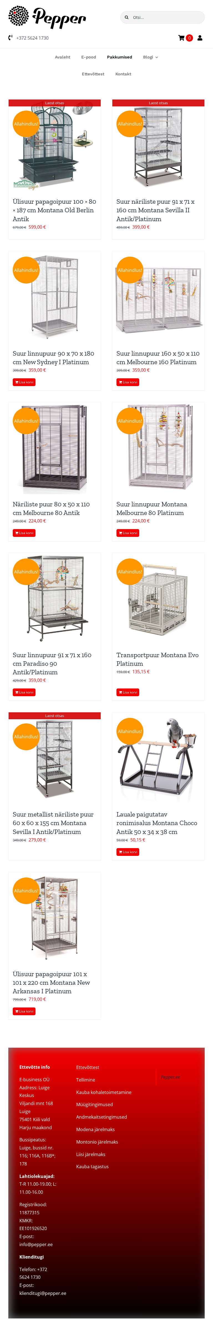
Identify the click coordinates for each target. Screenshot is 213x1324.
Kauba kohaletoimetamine (103, 1092)
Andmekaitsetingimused (101, 1117)
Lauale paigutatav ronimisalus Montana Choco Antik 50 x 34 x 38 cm (156, 822)
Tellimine (85, 1080)
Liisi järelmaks (90, 1154)
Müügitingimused (94, 1104)
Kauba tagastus (92, 1167)
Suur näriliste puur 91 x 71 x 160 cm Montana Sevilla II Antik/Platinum (155, 210)
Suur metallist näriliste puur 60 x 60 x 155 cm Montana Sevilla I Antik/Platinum (53, 822)
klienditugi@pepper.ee (42, 1293)
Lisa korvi (26, 382)
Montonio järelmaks (97, 1142)
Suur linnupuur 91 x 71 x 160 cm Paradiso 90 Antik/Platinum (52, 663)
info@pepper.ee (36, 1244)
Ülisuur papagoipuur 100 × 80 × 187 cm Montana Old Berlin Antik (54, 210)
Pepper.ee (170, 1077)
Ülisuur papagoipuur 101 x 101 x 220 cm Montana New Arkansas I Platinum (51, 982)
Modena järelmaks (95, 1129)
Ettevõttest (87, 1067)
